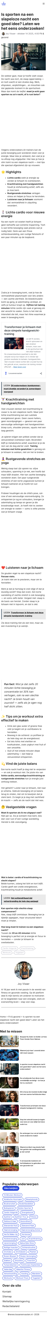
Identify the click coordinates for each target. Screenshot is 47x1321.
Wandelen (36, 1273)
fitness (33, 1217)
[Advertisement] (23, 122)
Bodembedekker (26, 1204)
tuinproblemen (10, 1265)
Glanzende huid (10, 1225)
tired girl (31, 1260)
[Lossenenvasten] (3, 3)
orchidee (8, 1252)
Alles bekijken (11, 1188)
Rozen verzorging (28, 1256)
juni (23, 1238)
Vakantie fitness (23, 1269)
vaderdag (8, 1269)
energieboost (27, 1212)
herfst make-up (11, 1234)
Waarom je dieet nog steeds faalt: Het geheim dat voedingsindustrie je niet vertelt (32, 1149)
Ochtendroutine (28, 1247)
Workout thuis (22, 1278)
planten (33, 1252)
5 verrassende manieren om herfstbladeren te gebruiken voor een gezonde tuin (32, 1163)
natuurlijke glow (27, 1243)
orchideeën (21, 1252)
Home (3, 1017)
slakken (7, 1260)
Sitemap (7, 1296)
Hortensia (26, 1234)
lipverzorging (10, 1243)
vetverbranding (10, 1273)
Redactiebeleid (10, 1306)
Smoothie (19, 1260)
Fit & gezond (14, 1017)
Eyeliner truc (20, 1217)
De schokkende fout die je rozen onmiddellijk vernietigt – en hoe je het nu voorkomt (32, 1080)
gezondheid (25, 1221)
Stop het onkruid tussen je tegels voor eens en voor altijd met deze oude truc (32, 1122)
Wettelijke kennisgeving (16, 1301)
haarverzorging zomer (30, 1230)
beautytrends (32, 1199)
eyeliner (7, 1217)
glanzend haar (28, 1225)
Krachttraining (27, 948)
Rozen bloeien (10, 1256)
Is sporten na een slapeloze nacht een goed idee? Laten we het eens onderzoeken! (33, 1066)
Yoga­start (19, 952)
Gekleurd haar (10, 1221)
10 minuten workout (12, 1195)
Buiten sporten (24, 1208)
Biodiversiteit (9, 1204)
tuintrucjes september (31, 1265)
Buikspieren (9, 1208)
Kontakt (6, 1291)
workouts (7, 952)
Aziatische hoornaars (13, 1199)
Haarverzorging (10, 1230)
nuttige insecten (11, 1247)
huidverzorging (10, 1238)
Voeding (24, 1273)
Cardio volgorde (10, 948)
